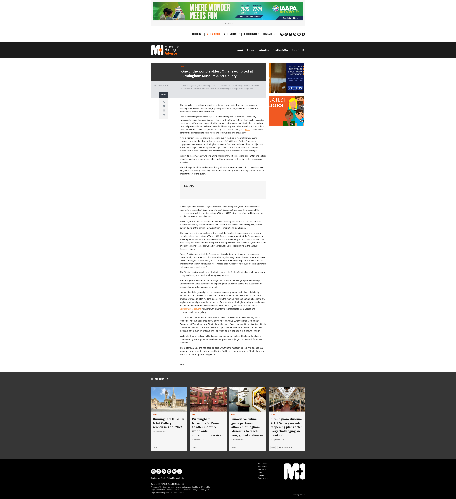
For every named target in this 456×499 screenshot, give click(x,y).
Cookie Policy (166, 478)
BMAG (247, 129)
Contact (260, 475)
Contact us (155, 478)
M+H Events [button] (230, 34)
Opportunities (251, 34)
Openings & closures (285, 447)
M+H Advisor (213, 34)
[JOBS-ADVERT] (286, 110)
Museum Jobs (262, 478)
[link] (169, 399)
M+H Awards (262, 466)
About (259, 472)
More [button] (294, 49)
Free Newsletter (280, 49)
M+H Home (197, 34)
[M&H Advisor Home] (166, 50)
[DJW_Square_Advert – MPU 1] (286, 78)
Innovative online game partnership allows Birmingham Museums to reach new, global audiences (247, 427)
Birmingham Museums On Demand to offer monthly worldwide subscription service (207, 427)
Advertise (264, 49)
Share (163, 95)
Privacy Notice (179, 478)
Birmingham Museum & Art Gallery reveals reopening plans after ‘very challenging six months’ (286, 427)
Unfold (302, 494)
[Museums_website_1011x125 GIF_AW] (228, 11)
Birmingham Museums (190, 309)
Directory (251, 49)
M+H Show (261, 469)
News (182, 364)
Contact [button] (268, 34)
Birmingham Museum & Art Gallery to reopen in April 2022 (168, 423)
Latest (240, 49)
